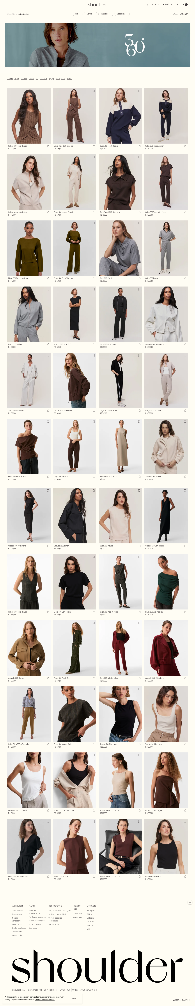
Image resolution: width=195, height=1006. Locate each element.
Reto (58, 79)
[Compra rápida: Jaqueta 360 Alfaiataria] (185, 344)
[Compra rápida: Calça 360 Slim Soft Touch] (185, 410)
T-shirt (69, 79)
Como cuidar (17, 931)
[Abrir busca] (147, 4)
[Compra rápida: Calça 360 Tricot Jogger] (185, 146)
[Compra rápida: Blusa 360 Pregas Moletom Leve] (48, 278)
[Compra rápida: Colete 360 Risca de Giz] (48, 146)
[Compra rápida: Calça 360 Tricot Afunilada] (185, 212)
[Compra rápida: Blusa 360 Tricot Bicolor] (139, 146)
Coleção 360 (23, 14)
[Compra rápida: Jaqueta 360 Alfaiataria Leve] (185, 678)
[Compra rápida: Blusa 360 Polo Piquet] (139, 278)
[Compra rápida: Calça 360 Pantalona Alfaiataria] (48, 410)
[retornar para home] (97, 4)
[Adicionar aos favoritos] (48, 91)
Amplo (10, 79)
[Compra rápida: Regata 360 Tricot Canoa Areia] (139, 810)
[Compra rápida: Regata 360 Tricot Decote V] (139, 876)
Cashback (33, 928)
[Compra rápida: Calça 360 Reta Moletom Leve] (93, 278)
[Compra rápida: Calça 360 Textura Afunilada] (93, 476)
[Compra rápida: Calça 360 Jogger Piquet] (93, 212)
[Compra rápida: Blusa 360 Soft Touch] (93, 611)
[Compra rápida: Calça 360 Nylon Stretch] (139, 410)
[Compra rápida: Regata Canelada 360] (185, 876)
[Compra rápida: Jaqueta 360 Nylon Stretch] (93, 545)
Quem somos (17, 910)
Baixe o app (77, 907)
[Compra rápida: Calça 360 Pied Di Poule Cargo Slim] (139, 611)
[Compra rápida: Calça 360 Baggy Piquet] (185, 278)
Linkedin (90, 918)
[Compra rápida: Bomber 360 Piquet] (48, 344)
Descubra (91, 905)
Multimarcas (17, 924)
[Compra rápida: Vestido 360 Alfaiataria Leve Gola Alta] (139, 476)
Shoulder (11, 14)
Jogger (51, 79)
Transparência (55, 905)
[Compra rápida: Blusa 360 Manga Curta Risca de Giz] (93, 744)
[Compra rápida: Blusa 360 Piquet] (139, 545)
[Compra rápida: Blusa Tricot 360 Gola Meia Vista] (139, 212)
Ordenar (183, 14)
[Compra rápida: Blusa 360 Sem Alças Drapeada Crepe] (185, 810)
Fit (37, 79)
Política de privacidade (57, 914)
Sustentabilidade (19, 928)
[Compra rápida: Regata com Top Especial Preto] (93, 810)
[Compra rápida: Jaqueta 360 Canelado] (93, 410)
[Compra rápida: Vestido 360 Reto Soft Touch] (93, 344)
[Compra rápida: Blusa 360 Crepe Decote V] (48, 876)
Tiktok (89, 914)
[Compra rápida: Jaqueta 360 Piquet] (185, 476)
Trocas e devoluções (37, 920)
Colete (31, 79)
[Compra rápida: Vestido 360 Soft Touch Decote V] (185, 545)
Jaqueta (43, 79)
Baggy (16, 79)
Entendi (74, 998)
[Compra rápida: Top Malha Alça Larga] (185, 744)
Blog (88, 929)
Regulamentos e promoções (59, 910)
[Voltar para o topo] (190, 902)
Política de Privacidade (45, 1000)
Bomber (24, 79)
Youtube (90, 925)
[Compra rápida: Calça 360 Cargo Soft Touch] (139, 344)
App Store (77, 913)
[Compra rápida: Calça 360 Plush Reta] (93, 678)
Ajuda (32, 905)
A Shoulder (17, 905)
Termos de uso (54, 924)
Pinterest (90, 921)
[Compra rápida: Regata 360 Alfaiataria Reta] (93, 876)
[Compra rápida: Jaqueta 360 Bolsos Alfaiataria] (48, 678)
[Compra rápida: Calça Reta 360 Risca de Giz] (93, 146)
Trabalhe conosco (36, 924)
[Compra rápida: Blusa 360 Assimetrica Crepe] (48, 476)
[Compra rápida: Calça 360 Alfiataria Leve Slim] (139, 678)
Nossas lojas (17, 914)
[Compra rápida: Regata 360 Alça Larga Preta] (139, 744)
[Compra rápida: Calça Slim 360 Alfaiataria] (48, 744)
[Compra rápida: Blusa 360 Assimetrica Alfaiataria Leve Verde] (185, 611)
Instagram (91, 910)
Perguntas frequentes (37, 917)
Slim (63, 79)
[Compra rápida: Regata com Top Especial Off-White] (48, 810)
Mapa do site (17, 935)
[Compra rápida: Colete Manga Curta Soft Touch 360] (48, 212)
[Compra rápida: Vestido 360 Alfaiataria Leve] (48, 545)
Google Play (78, 917)
